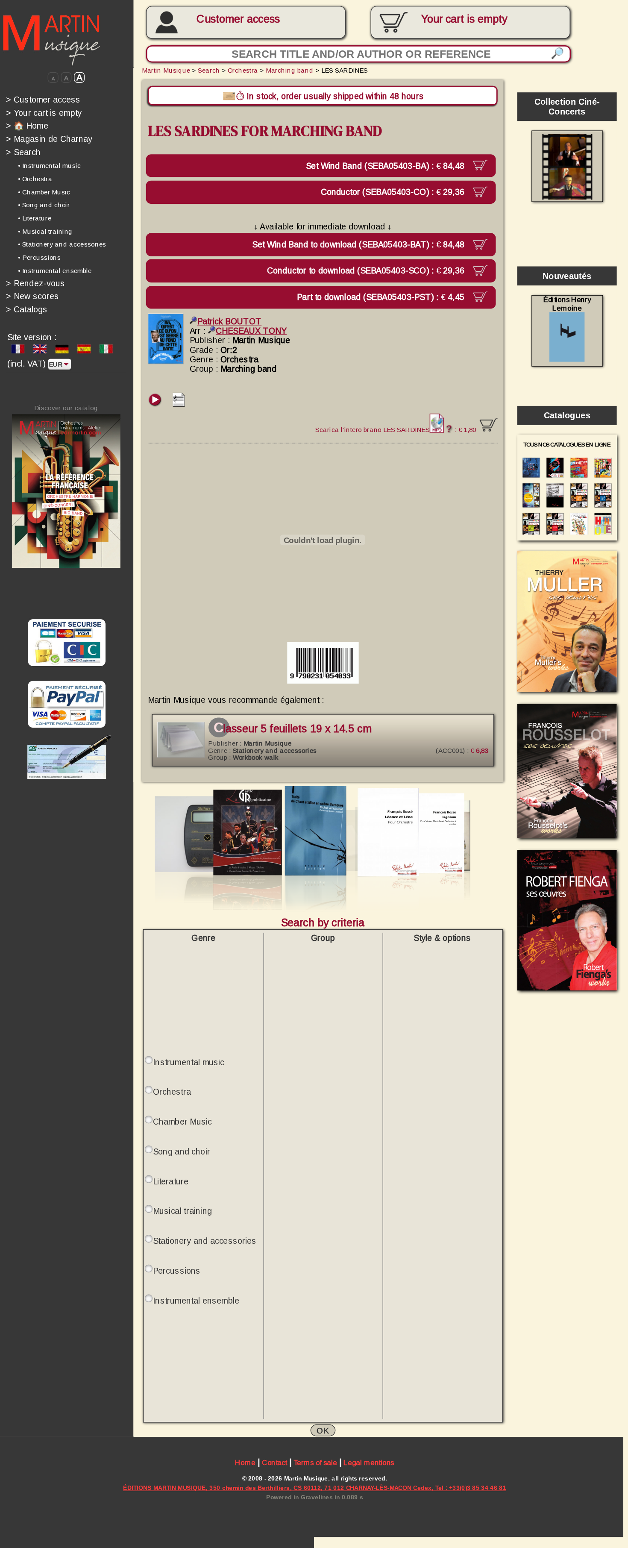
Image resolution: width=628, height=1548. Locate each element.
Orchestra (243, 70)
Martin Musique (166, 70)
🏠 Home (27, 125)
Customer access (238, 19)
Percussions (176, 1270)
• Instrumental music (49, 165)
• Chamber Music (44, 192)
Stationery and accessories (204, 1240)
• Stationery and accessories (62, 244)
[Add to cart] (489, 425)
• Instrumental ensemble (55, 270)
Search (23, 152)
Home (245, 1462)
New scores (32, 296)
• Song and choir (44, 205)
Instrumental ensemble (196, 1300)
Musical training (182, 1211)
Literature (170, 1181)
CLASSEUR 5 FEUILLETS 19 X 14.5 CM (292, 729)
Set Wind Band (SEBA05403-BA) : (386, 165)
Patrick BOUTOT (229, 321)
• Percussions (39, 257)
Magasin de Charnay (49, 139)
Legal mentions (368, 1462)
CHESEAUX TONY (251, 330)
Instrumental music (188, 1061)
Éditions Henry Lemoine (567, 304)
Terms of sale (315, 1462)
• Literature (34, 218)
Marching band (290, 70)
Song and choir (181, 1151)
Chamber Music (182, 1121)
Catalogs (27, 309)
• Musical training (45, 231)
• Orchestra (35, 178)
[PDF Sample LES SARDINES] (179, 403)
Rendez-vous (35, 283)
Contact (274, 1462)
